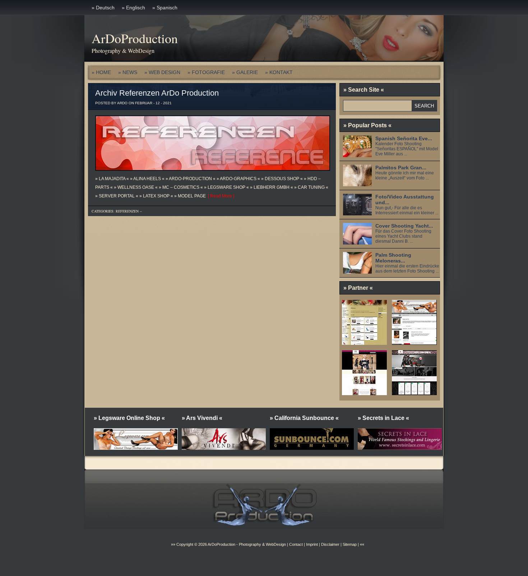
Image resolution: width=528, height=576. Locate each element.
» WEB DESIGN (162, 72)
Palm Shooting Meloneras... (393, 258)
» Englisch (133, 7)
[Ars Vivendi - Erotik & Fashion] (414, 392)
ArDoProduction (135, 38)
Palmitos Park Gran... (400, 167)
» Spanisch (164, 7)
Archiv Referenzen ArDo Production (157, 92)
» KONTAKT (279, 72)
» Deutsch (103, 7)
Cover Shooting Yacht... (404, 226)
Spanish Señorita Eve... (403, 138)
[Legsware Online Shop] (414, 342)
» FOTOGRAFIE (206, 72)
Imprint (312, 544)
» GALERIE (245, 72)
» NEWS (127, 72)
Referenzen (127, 211)
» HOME (101, 72)
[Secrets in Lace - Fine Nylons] (364, 392)
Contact (296, 544)
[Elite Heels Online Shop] (364, 342)
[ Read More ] (220, 195)
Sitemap (349, 544)
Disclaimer (330, 544)
